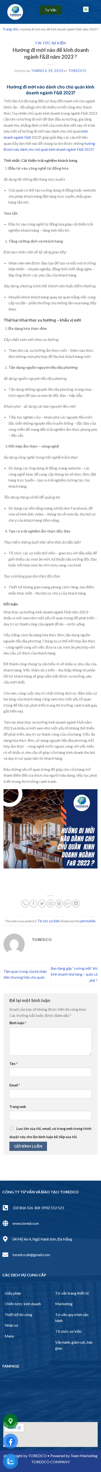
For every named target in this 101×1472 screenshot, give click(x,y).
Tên (13, 1064)
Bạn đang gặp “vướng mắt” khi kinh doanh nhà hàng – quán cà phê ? (74, 974)
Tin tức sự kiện (50, 43)
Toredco (77, 70)
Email (14, 1085)
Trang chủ (10, 29)
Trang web (17, 1107)
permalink (87, 921)
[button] (50, 10)
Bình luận (17, 1023)
